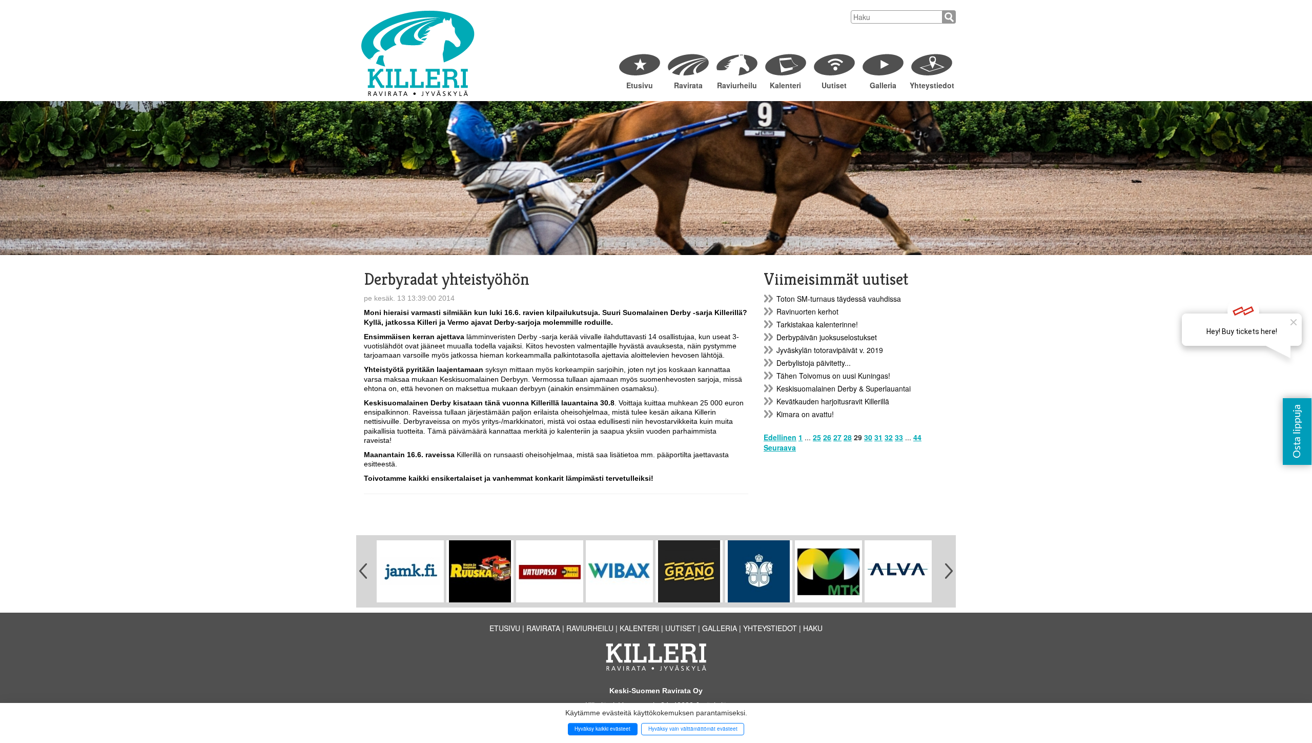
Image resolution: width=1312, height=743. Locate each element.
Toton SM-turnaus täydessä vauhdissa (838, 299)
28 (848, 437)
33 (899, 437)
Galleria (883, 85)
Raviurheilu (737, 85)
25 (817, 437)
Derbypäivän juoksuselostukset (826, 337)
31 (878, 437)
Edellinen (780, 437)
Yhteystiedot (931, 85)
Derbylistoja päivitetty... (813, 363)
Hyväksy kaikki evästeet (602, 728)
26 (827, 437)
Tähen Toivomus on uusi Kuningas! (833, 375)
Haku (813, 628)
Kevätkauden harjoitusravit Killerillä (832, 401)
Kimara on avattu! (805, 414)
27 (837, 437)
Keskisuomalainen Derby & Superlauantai (843, 388)
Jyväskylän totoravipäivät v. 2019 (829, 350)
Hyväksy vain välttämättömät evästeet (692, 728)
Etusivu (639, 85)
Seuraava (780, 447)
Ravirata (688, 85)
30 (868, 437)
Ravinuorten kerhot (807, 311)
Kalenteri (785, 85)
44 (917, 437)
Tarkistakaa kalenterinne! (817, 324)
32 (889, 437)
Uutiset (834, 85)
